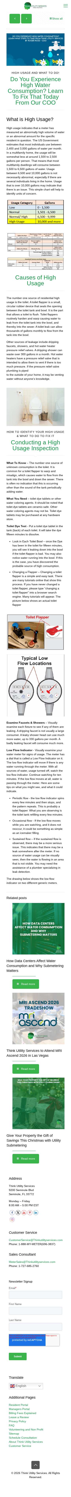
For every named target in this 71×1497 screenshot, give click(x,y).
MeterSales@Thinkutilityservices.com (32, 1261)
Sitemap (14, 1433)
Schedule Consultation (23, 1437)
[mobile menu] (65, 6)
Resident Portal (18, 1404)
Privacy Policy (17, 1421)
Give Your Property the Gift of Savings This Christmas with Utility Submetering (34, 1140)
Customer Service (20, 1445)
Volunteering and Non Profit (26, 1429)
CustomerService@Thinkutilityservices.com (36, 1240)
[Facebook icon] (27, 1483)
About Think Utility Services (26, 1441)
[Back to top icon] (35, 1465)
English (20, 1386)
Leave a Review (19, 1417)
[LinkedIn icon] (39, 1483)
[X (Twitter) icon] (31, 1483)
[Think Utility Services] (35, 6)
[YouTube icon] (35, 1483)
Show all (57, 18)
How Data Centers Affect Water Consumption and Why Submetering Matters (35, 966)
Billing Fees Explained (22, 1413)
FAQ (11, 1425)
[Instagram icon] (43, 1483)
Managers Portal (19, 1409)
